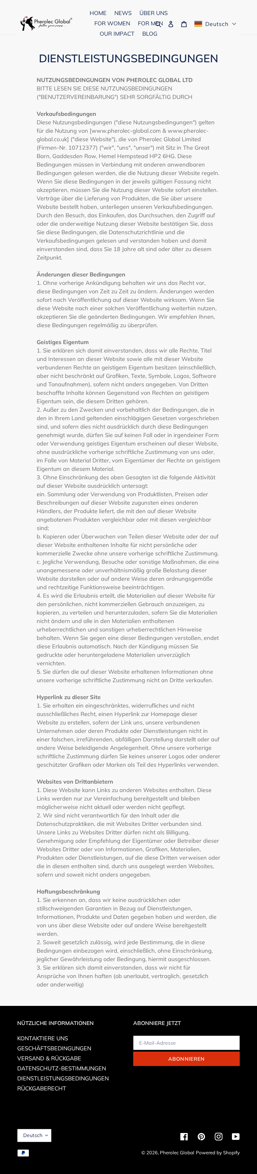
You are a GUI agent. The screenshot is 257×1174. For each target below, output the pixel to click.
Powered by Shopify (218, 1153)
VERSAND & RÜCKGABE (49, 1058)
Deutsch (32, 1135)
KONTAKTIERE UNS (42, 1038)
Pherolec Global (177, 1153)
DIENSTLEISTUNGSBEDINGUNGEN (63, 1078)
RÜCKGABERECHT (41, 1088)
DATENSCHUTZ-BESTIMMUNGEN (61, 1068)
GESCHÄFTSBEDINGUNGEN (54, 1048)
